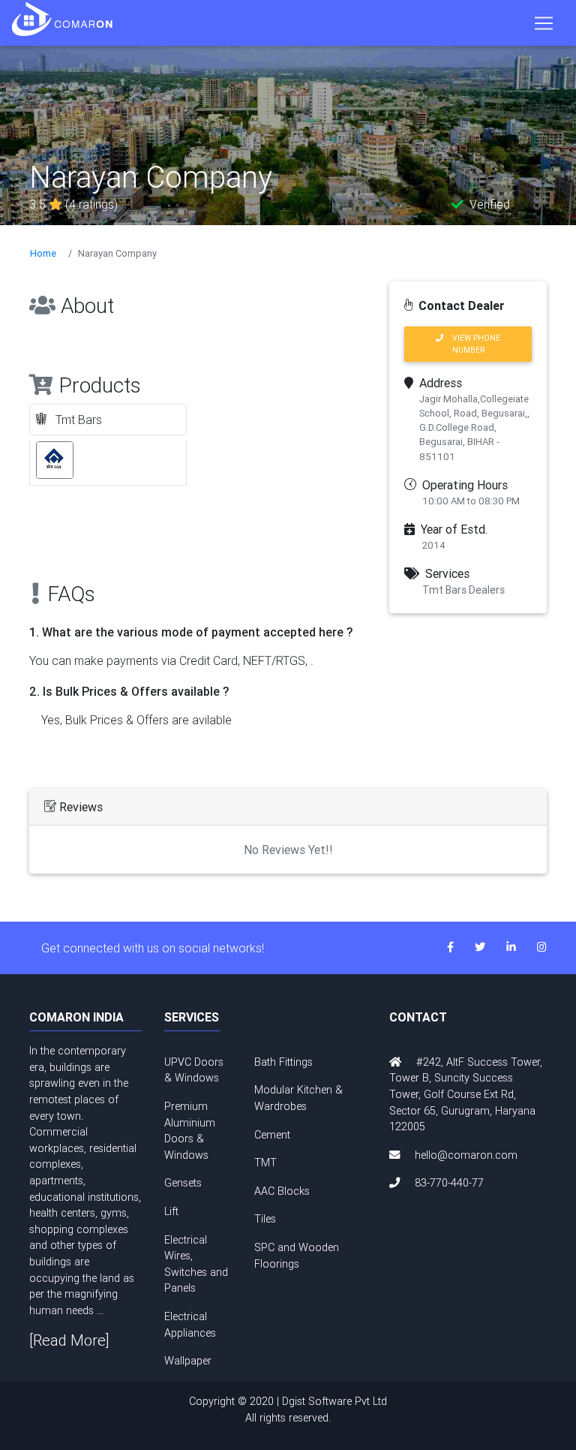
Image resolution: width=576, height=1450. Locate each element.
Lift (171, 1211)
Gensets (183, 1183)
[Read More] (69, 1340)
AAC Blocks (282, 1191)
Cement (272, 1135)
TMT (265, 1162)
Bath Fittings (283, 1062)
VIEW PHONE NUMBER (471, 343)
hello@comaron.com (466, 1155)
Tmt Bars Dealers (463, 590)
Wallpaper (188, 1360)
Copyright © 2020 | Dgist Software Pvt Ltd (288, 1409)
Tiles (265, 1219)
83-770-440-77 (449, 1183)
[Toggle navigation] (544, 23)
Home (43, 253)
